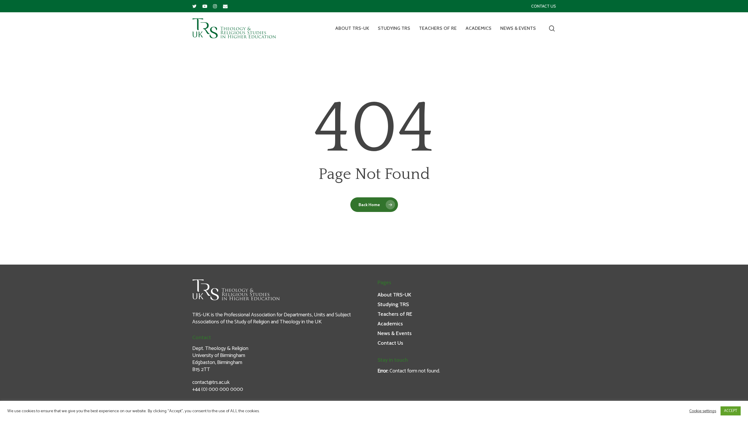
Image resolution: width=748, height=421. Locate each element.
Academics (478, 28)
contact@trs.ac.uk (211, 382)
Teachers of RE (438, 28)
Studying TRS (394, 28)
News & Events (518, 28)
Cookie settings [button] (702, 411)
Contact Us (543, 6)
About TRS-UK (352, 28)
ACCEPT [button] (730, 411)
